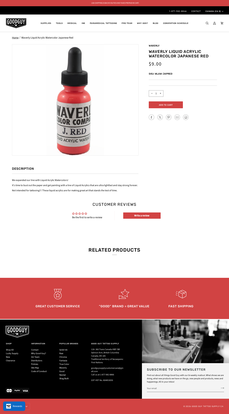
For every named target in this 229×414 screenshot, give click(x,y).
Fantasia (63, 360)
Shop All (10, 349)
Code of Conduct (39, 371)
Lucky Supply (12, 353)
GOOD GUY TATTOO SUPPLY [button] (105, 344)
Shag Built (64, 378)
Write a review (141, 215)
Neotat (62, 375)
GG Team (35, 357)
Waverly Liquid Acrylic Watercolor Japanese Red (47, 38)
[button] (46, 23)
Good (61, 371)
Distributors (36, 360)
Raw (61, 353)
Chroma (63, 357)
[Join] (221, 387)
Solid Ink (63, 349)
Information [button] (38, 344)
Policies (34, 364)
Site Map (35, 367)
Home (15, 38)
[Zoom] (75, 100)
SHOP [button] (9, 344)
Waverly (154, 45)
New (8, 357)
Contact (34, 349)
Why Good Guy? (38, 353)
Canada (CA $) (213, 11)
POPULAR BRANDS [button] (68, 344)
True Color (64, 364)
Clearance (10, 360)
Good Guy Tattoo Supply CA (208, 406)
